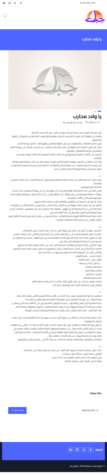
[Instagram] (77, 449)
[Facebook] (90, 449)
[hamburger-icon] (5, 16)
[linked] (70, 449)
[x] (84, 449)
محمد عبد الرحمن (74, 122)
